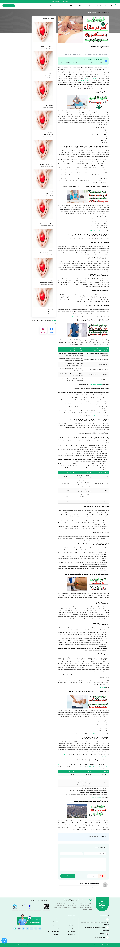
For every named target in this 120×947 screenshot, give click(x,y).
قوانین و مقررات (71, 925)
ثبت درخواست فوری (10, 6)
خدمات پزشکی (81, 6)
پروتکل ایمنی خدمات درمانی (53, 931)
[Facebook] (35, 928)
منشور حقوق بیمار (71, 931)
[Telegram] (39, 928)
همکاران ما (73, 928)
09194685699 (95, 927)
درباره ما (62, 6)
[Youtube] (27, 928)
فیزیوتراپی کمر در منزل (91, 12)
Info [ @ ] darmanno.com (100, 937)
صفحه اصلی (99, 6)
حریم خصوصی (56, 925)
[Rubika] (19, 928)
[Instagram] (31, 928)
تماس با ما (56, 6)
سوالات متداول (56, 922)
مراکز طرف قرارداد (71, 934)
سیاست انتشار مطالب (78, 51)
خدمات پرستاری (91, 6)
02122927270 (102, 927)
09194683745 (105, 930)
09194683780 (88, 927)
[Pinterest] (23, 928)
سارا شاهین (100, 54)
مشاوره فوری (4, 940)
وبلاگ (51, 6)
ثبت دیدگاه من (68, 876)
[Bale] (14, 928)
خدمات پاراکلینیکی (71, 6)
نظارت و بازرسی (56, 934)
